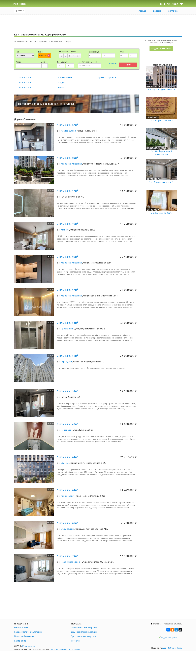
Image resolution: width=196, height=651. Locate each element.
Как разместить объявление (28, 631)
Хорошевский (67, 495)
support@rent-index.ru (172, 648)
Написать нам (21, 627)
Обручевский (67, 528)
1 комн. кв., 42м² (67, 125)
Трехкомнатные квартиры (83, 636)
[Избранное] (181, 4)
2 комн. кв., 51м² (67, 356)
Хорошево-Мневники (71, 163)
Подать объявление (161, 48)
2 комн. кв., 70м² (67, 424)
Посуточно (172, 10)
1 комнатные (25, 77)
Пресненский (67, 328)
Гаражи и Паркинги (107, 77)
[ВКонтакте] (168, 629)
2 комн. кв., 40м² (67, 257)
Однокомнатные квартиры (84, 627)
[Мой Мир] (176, 629)
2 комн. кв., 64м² (67, 323)
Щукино (65, 462)
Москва (20, 11)
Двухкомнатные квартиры (84, 631)
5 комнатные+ (65, 77)
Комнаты (62, 87)
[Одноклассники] (172, 629)
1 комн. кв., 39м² (67, 556)
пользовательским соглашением (65, 649)
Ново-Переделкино (70, 561)
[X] (180, 629)
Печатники (66, 429)
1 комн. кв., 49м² (67, 158)
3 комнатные (25, 87)
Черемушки (66, 361)
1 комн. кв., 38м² (67, 391)
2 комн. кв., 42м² (67, 290)
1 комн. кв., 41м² (67, 523)
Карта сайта (20, 640)
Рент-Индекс (28, 646)
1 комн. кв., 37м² (67, 191)
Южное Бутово (68, 130)
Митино (65, 229)
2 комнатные (25, 82)
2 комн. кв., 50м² (67, 224)
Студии (61, 82)
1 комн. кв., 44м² (67, 457)
